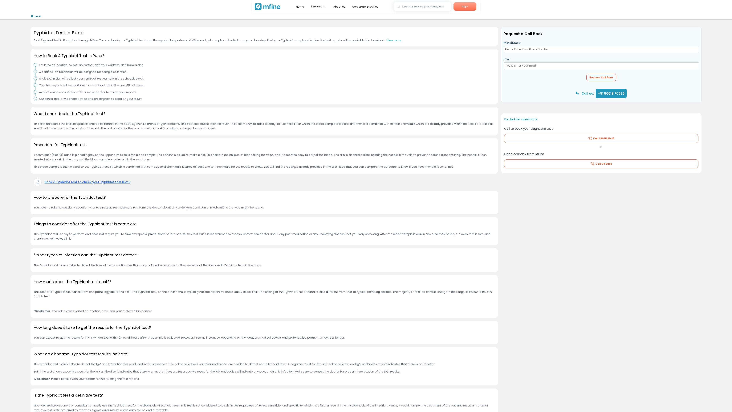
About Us (339, 7)
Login (465, 6)
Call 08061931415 (603, 138)
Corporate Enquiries (365, 7)
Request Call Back (601, 77)
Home (300, 7)
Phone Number (512, 42)
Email (507, 59)
